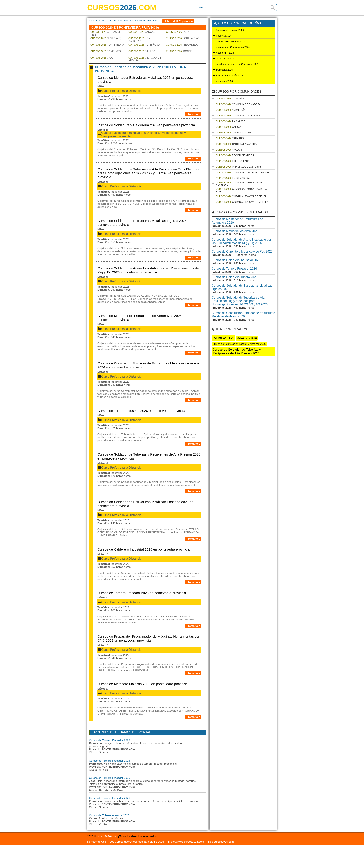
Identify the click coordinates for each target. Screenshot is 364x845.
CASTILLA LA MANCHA (236, 144)
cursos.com (121, 7)
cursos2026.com (107, 836)
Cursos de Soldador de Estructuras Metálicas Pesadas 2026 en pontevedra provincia (145, 504)
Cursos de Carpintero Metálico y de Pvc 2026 (242, 251)
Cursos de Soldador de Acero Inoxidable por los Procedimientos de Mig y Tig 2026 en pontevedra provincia (148, 270)
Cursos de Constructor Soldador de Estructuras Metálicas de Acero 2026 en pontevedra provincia (148, 365)
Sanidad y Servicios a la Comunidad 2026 (237, 64)
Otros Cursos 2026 (225, 58)
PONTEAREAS (183, 38)
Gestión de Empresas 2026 (230, 30)
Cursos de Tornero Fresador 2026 (109, 740)
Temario (193, 114)
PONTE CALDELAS (140, 40)
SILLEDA (141, 51)
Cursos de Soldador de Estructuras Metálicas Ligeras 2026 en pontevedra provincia (144, 223)
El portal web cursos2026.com (186, 841)
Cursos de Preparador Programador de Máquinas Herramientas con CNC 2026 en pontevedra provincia (148, 638)
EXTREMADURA (233, 178)
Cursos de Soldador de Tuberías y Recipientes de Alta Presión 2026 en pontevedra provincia (148, 456)
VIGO (101, 57)
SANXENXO (105, 51)
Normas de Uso (96, 841)
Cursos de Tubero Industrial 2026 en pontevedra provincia (141, 411)
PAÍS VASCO (230, 121)
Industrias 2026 (224, 35)
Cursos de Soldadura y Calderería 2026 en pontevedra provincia (146, 125)
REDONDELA (182, 44)
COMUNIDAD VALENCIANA (238, 115)
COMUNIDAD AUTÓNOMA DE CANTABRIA (239, 184)
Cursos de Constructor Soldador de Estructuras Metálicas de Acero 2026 (243, 314)
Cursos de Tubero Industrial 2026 (109, 815)
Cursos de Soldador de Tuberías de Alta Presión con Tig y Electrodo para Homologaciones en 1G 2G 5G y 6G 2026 (240, 301)
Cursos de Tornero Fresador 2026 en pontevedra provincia (141, 593)
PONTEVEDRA (107, 44)
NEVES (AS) (105, 38)
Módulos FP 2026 (225, 52)
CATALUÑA (230, 98)
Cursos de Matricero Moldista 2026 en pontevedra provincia (142, 684)
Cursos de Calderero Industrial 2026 (236, 260)
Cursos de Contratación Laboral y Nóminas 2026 (239, 344)
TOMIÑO (179, 51)
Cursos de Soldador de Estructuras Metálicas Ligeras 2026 (242, 287)
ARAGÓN (229, 149)
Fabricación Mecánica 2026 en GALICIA (133, 20)
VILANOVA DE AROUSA (144, 59)
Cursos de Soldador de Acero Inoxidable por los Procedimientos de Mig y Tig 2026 (241, 241)
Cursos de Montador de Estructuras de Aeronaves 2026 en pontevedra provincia (141, 318)
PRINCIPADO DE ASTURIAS (239, 166)
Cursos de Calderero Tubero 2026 (234, 277)
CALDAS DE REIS (105, 33)
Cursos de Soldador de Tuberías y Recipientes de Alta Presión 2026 (237, 351)
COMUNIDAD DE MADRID (238, 104)
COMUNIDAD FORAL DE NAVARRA (243, 172)
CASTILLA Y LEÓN (234, 132)
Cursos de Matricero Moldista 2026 (235, 231)
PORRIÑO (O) (144, 44)
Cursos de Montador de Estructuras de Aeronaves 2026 (237, 221)
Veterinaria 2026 (224, 81)
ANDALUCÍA (230, 110)
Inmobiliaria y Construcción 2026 (233, 47)
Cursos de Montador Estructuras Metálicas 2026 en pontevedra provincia (145, 79)
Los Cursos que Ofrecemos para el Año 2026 (137, 841)
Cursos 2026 (96, 20)
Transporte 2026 (224, 70)
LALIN (177, 31)
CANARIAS (230, 138)
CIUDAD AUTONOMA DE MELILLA (242, 202)
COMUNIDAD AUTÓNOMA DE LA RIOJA (241, 190)
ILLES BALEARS (232, 161)
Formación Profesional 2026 (230, 41)
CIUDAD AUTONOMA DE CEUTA (241, 196)
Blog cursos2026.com (221, 841)
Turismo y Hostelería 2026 (229, 75)
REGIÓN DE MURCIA (235, 155)
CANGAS (141, 31)
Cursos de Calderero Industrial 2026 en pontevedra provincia (143, 549)
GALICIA (228, 127)
